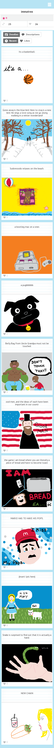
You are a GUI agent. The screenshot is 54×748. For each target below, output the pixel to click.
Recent (13, 40)
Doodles (13, 34)
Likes (27, 40)
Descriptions (33, 34)
